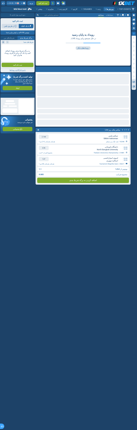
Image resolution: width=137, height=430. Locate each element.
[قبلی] (128, 130)
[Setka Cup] (117, 15)
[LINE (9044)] (128, 15)
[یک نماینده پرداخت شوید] (58, 3)
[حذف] (38, 129)
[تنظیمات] (23, 3)
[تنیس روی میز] (122, 15)
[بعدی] (122, 130)
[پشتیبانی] (3, 3)
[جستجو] (37, 15)
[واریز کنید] (53, 3)
